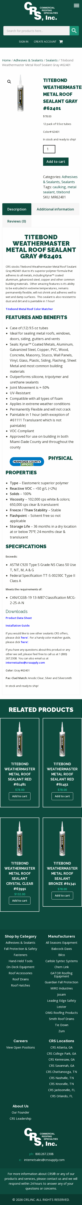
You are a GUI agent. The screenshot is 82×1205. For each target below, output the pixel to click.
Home (6, 60)
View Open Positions (20, 1047)
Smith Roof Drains (61, 1019)
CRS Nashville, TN (61, 1078)
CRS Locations (61, 1041)
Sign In (23, 41)
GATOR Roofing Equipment (61, 974)
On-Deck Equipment (20, 967)
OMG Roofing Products (61, 1013)
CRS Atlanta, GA (61, 1047)
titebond (63, 192)
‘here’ (24, 637)
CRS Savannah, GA (61, 1066)
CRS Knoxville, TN (61, 1084)
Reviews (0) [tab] (16, 221)
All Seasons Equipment (61, 943)
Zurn (61, 1031)
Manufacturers (61, 936)
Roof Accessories (20, 973)
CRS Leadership (20, 1118)
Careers (20, 1041)
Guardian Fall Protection (61, 982)
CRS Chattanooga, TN (61, 1072)
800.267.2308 (44, 1154)
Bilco (61, 955)
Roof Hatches (20, 985)
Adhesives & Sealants (28, 60)
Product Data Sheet (19, 618)
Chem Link (61, 967)
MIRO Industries (61, 988)
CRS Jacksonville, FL (61, 1090)
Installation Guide (18, 625)
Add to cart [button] (19, 796)
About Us (21, 1106)
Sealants (52, 60)
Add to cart (55, 161)
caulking (59, 187)
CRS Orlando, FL (61, 1096)
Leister (61, 1007)
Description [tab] (16, 209)
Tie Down (61, 1025)
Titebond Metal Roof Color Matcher (29, 309)
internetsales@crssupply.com (25, 662)
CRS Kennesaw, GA (62, 1059)
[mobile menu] (76, 5)
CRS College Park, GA (61, 1053)
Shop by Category (20, 936)
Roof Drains (20, 979)
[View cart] (60, 41)
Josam (61, 994)
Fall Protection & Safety (20, 949)
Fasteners (20, 955)
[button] (9, 82)
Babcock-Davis (61, 949)
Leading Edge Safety (61, 1001)
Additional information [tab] (55, 209)
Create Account (45, 41)
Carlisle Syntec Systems (61, 961)
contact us (54, 1179)
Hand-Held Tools (21, 961)
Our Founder (20, 1112)
